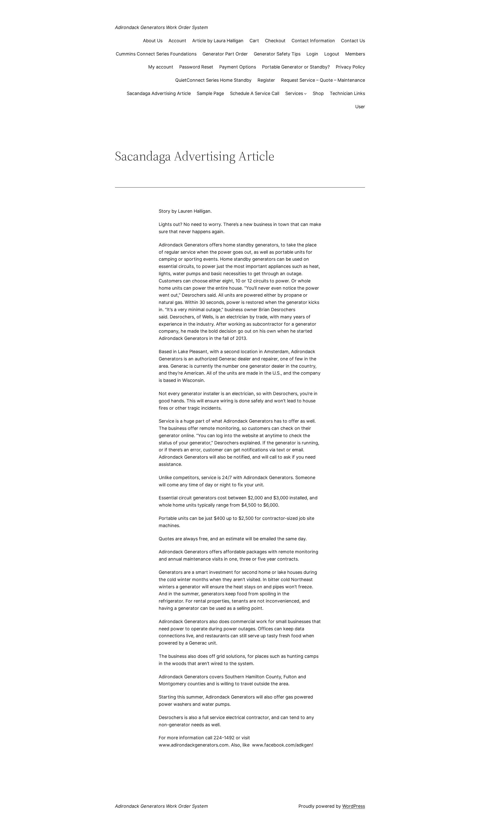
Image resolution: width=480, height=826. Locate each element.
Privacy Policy (350, 66)
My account (160, 66)
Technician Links (347, 93)
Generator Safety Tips (277, 53)
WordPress (353, 806)
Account (177, 40)
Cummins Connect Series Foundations (156, 53)
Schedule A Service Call (254, 93)
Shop (318, 93)
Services (294, 93)
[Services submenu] (305, 93)
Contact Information (313, 40)
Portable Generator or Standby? (296, 66)
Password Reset (196, 66)
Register (266, 80)
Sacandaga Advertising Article (159, 93)
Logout (331, 53)
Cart (254, 40)
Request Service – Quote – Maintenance (323, 80)
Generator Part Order (225, 53)
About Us (152, 40)
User (360, 106)
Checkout (275, 40)
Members (355, 53)
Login (312, 53)
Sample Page (210, 93)
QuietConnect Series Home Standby (213, 80)
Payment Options (237, 66)
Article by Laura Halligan (218, 40)
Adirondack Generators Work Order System (161, 27)
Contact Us (353, 40)
